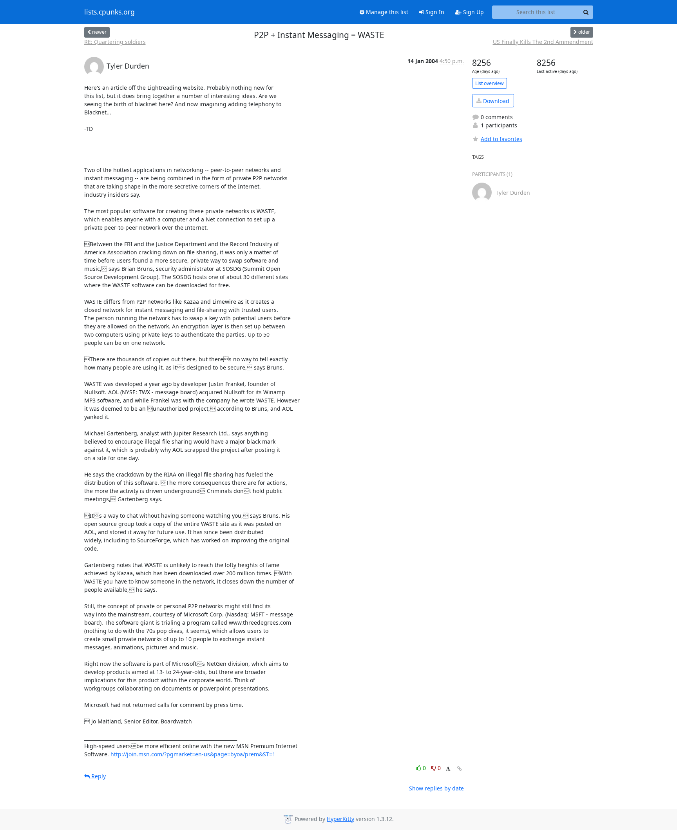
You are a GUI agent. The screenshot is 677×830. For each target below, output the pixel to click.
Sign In (434, 12)
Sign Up (473, 12)
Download (495, 101)
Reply (98, 776)
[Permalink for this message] (459, 768)
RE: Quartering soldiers (115, 41)
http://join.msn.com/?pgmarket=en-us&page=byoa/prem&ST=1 (192, 754)
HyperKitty (340, 819)
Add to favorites (501, 139)
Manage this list (386, 12)
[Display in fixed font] (448, 769)
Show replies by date (436, 788)
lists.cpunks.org (109, 12)
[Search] (586, 12)
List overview (489, 83)
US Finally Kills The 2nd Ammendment (543, 41)
